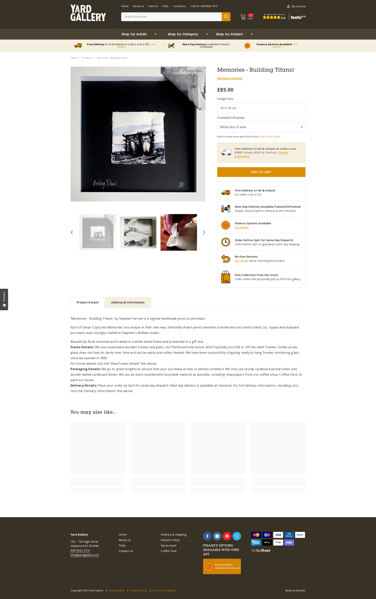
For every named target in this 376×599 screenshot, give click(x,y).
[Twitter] (236, 536)
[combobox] (171, 16)
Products (87, 58)
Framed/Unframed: (231, 117)
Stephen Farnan (230, 78)
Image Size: (225, 99)
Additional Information (128, 302)
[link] (97, 484)
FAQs (165, 6)
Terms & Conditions (164, 590)
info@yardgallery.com (84, 555)
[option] (137, 134)
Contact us (179, 6)
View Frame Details (269, 136)
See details (242, 261)
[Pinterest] (227, 536)
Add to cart (261, 172)
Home (125, 6)
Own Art (153, 6)
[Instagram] (217, 536)
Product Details (88, 302)
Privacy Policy (117, 590)
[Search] (175, 16)
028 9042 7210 (209, 6)
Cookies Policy (138, 590)
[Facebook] (207, 536)
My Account (299, 6)
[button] (72, 232)
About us (138, 6)
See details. (242, 227)
